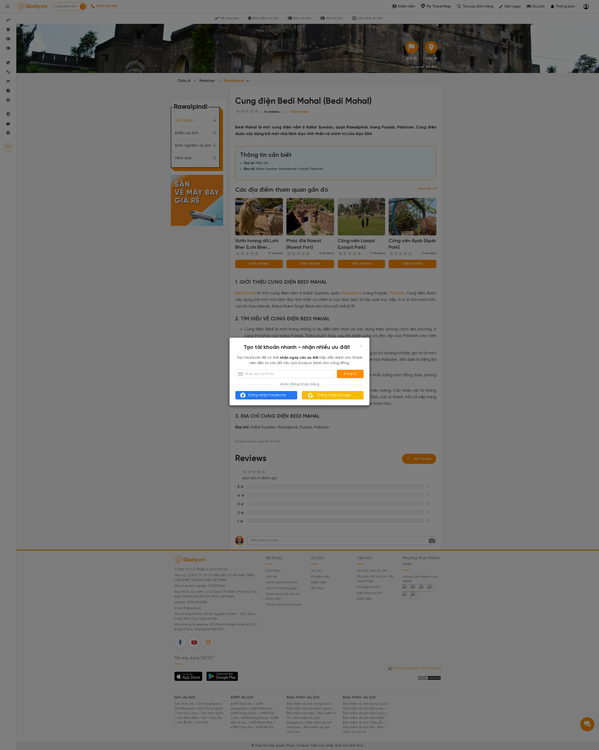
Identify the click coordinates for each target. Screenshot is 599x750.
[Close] (361, 346)
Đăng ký (350, 374)
